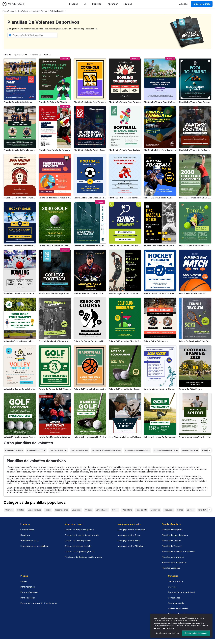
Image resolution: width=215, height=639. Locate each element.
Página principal (8, 11)
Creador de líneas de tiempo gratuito (82, 535)
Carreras (172, 587)
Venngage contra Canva (129, 535)
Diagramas (76, 510)
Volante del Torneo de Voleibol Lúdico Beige (20, 389)
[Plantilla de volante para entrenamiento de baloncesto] (20, 127)
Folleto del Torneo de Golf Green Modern (125, 389)
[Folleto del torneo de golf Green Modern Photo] (55, 222)
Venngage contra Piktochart (131, 546)
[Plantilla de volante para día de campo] (160, 79)
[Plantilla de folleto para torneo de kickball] (125, 175)
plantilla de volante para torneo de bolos (125, 102)
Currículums (127, 510)
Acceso (183, 4)
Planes (180, 510)
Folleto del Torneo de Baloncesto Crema (90, 389)
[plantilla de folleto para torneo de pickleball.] (160, 127)
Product (73, 4)
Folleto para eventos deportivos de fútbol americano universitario (55, 293)
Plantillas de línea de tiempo (175, 535)
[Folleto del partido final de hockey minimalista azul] (160, 270)
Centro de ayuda (176, 603)
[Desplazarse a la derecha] (209, 450)
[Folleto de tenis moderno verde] (195, 222)
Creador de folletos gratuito (78, 540)
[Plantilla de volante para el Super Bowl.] (90, 127)
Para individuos (27, 587)
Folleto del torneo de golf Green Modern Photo (55, 246)
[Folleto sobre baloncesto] (160, 318)
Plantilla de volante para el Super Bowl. (90, 150)
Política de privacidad (178, 608)
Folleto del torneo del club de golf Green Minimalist (125, 341)
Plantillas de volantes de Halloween (106, 450)
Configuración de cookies (167, 633)
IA (85, 4)
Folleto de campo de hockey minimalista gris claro (90, 341)
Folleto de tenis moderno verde (194, 246)
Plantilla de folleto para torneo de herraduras (20, 198)
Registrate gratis (202, 4)
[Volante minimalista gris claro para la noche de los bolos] (20, 270)
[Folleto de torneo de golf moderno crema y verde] (55, 366)
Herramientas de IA (29, 540)
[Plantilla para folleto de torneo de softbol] (55, 127)
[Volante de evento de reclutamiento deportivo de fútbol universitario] (90, 222)
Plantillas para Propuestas (174, 562)
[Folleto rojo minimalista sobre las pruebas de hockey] (55, 414)
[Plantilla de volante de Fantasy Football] (195, 127)
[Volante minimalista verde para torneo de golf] (20, 414)
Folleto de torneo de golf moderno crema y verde (55, 389)
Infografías (9, 510)
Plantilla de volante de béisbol (18, 102)
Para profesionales (29, 592)
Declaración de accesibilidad (181, 592)
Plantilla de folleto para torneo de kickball (125, 198)
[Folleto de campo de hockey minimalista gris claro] (90, 318)
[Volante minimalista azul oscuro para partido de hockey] (20, 222)
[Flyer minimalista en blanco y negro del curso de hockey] (55, 318)
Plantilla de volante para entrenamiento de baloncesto (20, 150)
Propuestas (168, 510)
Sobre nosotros (175, 581)
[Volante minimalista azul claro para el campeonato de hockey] (160, 366)
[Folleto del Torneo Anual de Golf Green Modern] (90, 414)
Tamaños (34, 55)
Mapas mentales (34, 510)
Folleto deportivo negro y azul (158, 198)
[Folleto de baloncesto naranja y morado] (55, 175)
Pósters (48, 510)
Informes (88, 510)
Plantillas (96, 4)
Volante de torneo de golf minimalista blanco (20, 341)
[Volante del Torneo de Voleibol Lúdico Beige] (20, 366)
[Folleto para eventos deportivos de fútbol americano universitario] (55, 270)
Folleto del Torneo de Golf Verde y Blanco (160, 437)
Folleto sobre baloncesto (156, 341)
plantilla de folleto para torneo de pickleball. (160, 150)
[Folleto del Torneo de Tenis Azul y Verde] (125, 222)
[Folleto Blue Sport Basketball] (195, 270)
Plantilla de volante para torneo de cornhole (90, 102)
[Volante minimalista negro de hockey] (90, 270)
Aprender (113, 4)
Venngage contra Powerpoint (131, 529)
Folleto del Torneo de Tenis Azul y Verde (125, 246)
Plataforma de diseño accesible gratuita (83, 557)
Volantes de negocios (14, 450)
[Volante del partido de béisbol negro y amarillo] (160, 222)
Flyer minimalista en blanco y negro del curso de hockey (55, 341)
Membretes (155, 510)
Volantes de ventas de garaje (166, 450)
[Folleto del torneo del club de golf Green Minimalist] (125, 318)
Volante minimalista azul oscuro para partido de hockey (20, 246)
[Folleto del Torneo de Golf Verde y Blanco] (160, 414)
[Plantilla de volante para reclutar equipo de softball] (125, 127)
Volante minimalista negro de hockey (90, 293)
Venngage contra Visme (129, 540)
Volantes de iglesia (190, 450)
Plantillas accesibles (171, 568)
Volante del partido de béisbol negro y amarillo (160, 246)
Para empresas (27, 597)
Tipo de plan (19, 55)
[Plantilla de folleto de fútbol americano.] (55, 79)
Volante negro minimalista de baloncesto (125, 293)
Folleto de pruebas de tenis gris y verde (195, 341)
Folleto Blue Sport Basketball (192, 293)
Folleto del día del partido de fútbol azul (90, 198)
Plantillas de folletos (39, 11)
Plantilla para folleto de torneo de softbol (55, 150)
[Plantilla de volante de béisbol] (20, 79)
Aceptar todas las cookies (196, 633)
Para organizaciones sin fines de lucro (38, 603)
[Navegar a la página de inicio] (13, 4)
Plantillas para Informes (173, 557)
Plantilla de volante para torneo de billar (195, 102)
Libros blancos (102, 510)
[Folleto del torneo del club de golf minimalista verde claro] (195, 175)
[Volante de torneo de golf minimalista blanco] (20, 318)
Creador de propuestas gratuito (79, 551)
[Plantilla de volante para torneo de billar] (195, 79)
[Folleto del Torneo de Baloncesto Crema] (90, 366)
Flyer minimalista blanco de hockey (125, 437)
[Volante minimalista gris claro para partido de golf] (195, 414)
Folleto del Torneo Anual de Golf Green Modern (90, 437)
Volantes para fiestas (79, 450)
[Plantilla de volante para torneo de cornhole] (90, 79)
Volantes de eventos (58, 450)
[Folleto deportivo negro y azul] (160, 175)
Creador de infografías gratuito (79, 529)
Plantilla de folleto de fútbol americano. (55, 102)
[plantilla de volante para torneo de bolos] (125, 79)
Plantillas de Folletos (171, 540)
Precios (128, 4)
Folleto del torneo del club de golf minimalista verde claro (195, 198)
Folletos (20, 510)
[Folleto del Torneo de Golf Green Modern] (125, 366)
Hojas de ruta (141, 510)
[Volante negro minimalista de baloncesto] (125, 270)
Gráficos (115, 510)
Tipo (46, 55)
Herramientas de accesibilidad (34, 546)
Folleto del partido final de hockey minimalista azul (160, 293)
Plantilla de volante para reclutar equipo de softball (125, 150)
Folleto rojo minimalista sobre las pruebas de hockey (55, 437)
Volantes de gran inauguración (137, 450)
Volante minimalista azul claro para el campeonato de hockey (160, 389)
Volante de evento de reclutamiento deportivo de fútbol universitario (90, 246)
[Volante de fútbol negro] (195, 366)
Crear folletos (23, 11)
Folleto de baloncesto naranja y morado (55, 198)
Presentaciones (61, 510)
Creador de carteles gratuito (78, 546)
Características (27, 529)
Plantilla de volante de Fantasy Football (195, 150)
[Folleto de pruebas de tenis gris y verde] (195, 318)
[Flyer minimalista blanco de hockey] (125, 414)
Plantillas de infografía (172, 529)
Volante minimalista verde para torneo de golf (20, 437)
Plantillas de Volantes (172, 546)
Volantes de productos (36, 450)
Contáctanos (174, 597)
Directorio (25, 535)
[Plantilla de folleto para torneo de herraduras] (20, 175)
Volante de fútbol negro (190, 389)
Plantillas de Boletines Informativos (178, 551)
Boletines (190, 510)
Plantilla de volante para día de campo (160, 102)
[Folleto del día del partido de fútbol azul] (90, 175)
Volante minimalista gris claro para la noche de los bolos (20, 293)
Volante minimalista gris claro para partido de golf (195, 437)
